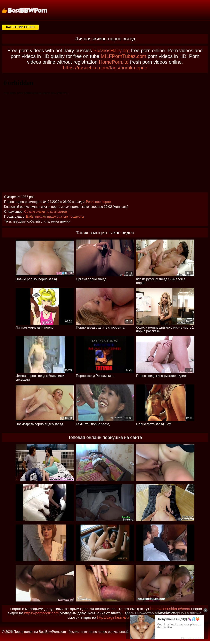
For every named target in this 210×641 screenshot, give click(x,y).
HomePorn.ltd (114, 62)
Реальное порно (98, 201)
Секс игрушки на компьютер (45, 211)
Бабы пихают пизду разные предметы (55, 216)
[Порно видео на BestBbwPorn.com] (29, 10)
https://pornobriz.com (41, 613)
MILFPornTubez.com (123, 56)
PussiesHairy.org (111, 50)
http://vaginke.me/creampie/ (120, 617)
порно (140, 67)
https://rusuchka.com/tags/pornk (97, 67)
